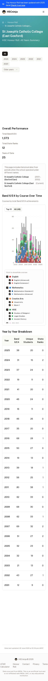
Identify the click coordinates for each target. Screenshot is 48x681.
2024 (14, 59)
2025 (6, 59)
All (5, 54)
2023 (22, 59)
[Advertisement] (24, 99)
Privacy (36, 664)
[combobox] (10, 69)
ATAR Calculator (5, 665)
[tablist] (13, 209)
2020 (6, 64)
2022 (31, 59)
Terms (45, 664)
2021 (39, 59)
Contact (26, 664)
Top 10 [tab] (9, 209)
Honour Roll (12, 22)
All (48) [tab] (17, 209)
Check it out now (18, 5)
